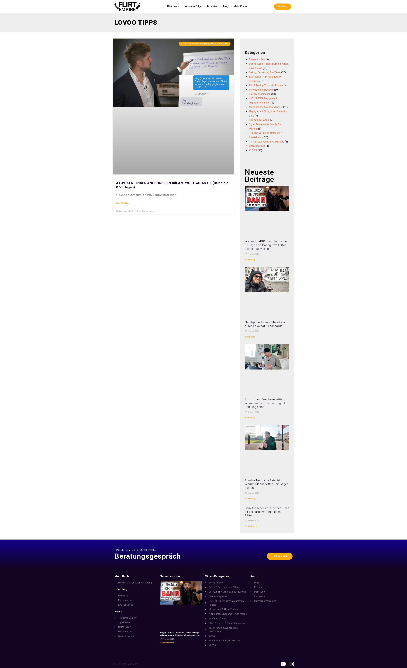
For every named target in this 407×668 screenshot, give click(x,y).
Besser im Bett (257, 59)
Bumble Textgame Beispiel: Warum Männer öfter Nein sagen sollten (266, 484)
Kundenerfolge (193, 6)
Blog (225, 6)
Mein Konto (240, 6)
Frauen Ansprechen (260, 94)
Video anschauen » (168, 643)
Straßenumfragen (259, 119)
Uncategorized (257, 145)
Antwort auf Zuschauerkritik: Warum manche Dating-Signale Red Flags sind (265, 403)
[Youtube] (283, 664)
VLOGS (253, 150)
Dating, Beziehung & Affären (265, 72)
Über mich (173, 6)
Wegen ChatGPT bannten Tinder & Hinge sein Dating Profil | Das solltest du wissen (266, 245)
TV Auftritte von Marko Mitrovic (266, 141)
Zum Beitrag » (123, 203)
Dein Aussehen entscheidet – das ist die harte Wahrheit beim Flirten (267, 511)
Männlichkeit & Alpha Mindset (266, 107)
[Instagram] (291, 664)
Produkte (212, 6)
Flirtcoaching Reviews (261, 89)
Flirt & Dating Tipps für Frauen (266, 85)
